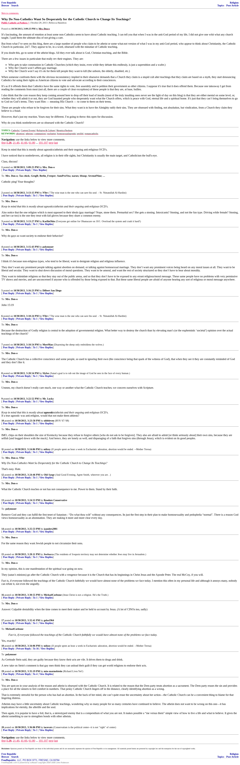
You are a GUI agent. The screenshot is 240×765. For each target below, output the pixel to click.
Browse (5, 5)
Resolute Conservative (55, 500)
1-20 (8, 142)
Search (14, 5)
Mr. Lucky (48, 398)
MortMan (48, 344)
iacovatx (48, 727)
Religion (234, 2)
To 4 (35, 531)
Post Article (232, 5)
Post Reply (8, 170)
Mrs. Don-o (49, 167)
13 (2, 500)
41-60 (24, 142)
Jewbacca (49, 554)
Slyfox (46, 373)
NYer (45, 192)
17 (2, 620)
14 (2, 529)
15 (2, 554)
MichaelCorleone (53, 595)
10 (2, 420)
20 (2, 727)
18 (2, 646)
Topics (220, 5)
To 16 (36, 648)
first (3, 142)
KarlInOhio (49, 221)
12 (2, 474)
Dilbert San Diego (52, 290)
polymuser (48, 247)
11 (2, 449)
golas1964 (49, 620)
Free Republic (8, 2)
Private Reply (23, 170)
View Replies (39, 170)
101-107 (43, 142)
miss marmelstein (53, 671)
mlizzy (47, 449)
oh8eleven (49, 420)
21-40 (16, 142)
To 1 (35, 195)
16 (2, 595)
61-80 (32, 142)
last (56, 142)
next (51, 142)
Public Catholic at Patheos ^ (15, 22)
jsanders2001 (50, 529)
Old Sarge (49, 474)
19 (2, 671)
